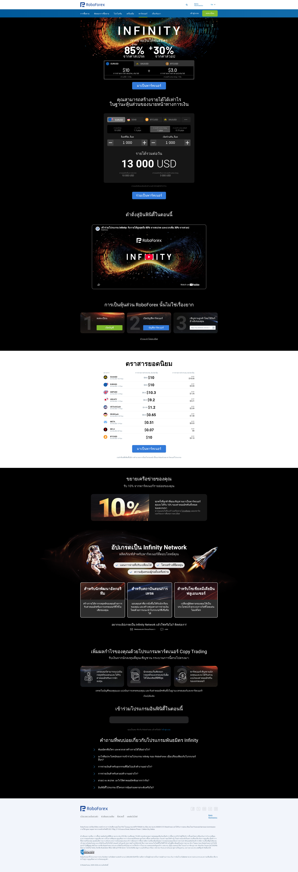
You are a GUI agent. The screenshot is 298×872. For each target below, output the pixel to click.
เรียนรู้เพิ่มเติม (149, 696)
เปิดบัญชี (109, 327)
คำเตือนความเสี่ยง (107, 816)
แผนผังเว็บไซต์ (132, 816)
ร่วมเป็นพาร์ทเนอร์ (149, 195)
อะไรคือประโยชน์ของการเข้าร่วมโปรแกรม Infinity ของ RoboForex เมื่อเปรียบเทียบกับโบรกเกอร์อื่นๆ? (147, 758)
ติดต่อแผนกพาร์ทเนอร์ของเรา (144, 629)
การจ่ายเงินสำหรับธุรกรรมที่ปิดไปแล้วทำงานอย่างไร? (125, 766)
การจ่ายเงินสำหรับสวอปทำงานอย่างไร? (118, 773)
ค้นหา (150, 5)
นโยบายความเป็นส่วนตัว (89, 816)
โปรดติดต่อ (185, 511)
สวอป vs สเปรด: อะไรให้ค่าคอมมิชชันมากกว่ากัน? (123, 780)
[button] (92, 4)
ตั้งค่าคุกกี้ (120, 816)
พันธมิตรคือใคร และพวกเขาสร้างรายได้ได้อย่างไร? (124, 749)
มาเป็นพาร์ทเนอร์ (149, 86)
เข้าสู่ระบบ (166, 729)
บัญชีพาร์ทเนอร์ (156, 327)
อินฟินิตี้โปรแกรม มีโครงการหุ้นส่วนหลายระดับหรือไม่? (126, 787)
